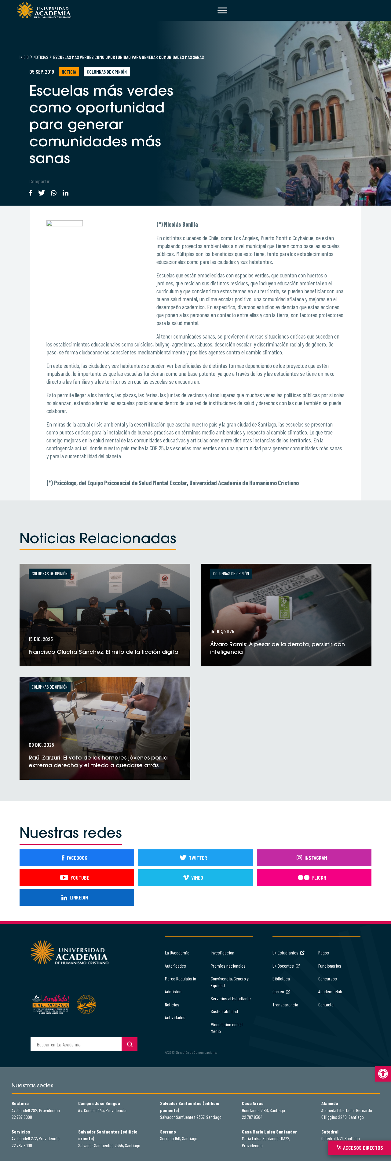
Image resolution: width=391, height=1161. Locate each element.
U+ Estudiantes (285, 952)
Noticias (41, 57)
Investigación (222, 952)
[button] (383, 1074)
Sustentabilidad (224, 1011)
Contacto (326, 1004)
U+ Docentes (283, 966)
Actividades (175, 1017)
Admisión (173, 991)
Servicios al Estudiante (231, 998)
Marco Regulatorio (180, 978)
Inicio (24, 57)
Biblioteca (281, 978)
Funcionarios (329, 966)
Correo (278, 991)
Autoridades (175, 966)
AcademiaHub (330, 991)
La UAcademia (177, 952)
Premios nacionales (228, 966)
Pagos (323, 952)
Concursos (327, 978)
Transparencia (285, 1004)
